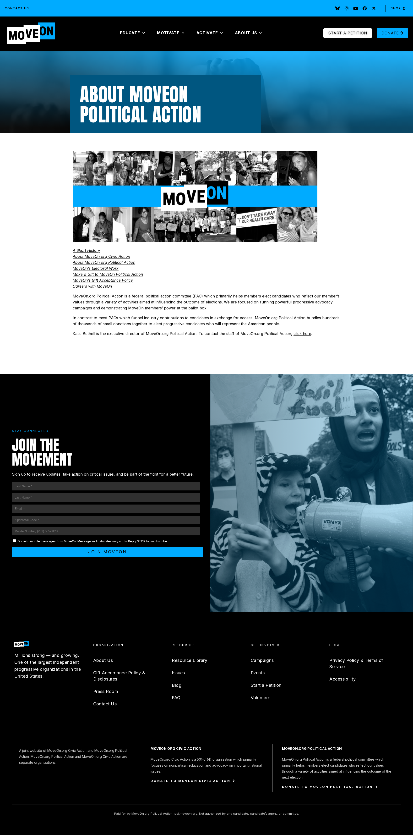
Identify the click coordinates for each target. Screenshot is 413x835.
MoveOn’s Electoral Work (96, 268)
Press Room (105, 691)
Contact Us (17, 8)
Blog (176, 685)
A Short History (86, 250)
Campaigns (262, 660)
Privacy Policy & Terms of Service (356, 663)
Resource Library (189, 660)
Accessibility (342, 678)
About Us (103, 660)
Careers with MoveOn (92, 286)
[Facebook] (364, 8)
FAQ (176, 697)
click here (302, 333)
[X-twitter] (373, 8)
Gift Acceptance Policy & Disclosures (119, 675)
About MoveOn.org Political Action (104, 262)
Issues (178, 672)
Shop (396, 8)
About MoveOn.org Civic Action (101, 256)
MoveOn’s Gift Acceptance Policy (103, 280)
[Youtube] (355, 8)
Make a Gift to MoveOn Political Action (108, 274)
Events (258, 672)
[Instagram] (346, 8)
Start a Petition (266, 685)
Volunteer (260, 697)
